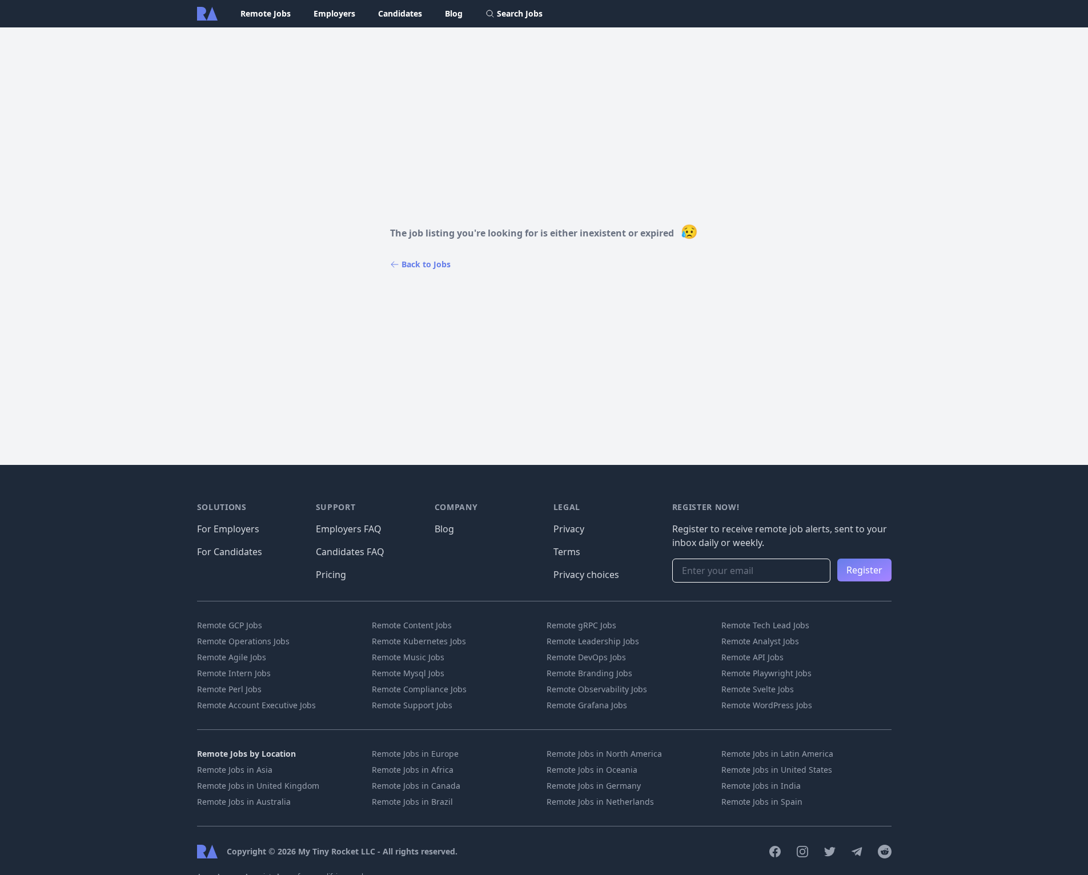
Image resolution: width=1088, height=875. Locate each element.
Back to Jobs (426, 264)
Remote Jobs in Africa (412, 769)
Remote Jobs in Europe (415, 753)
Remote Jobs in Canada (416, 785)
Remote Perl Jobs (229, 689)
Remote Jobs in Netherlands (600, 801)
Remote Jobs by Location (246, 753)
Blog (454, 13)
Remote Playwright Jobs (766, 673)
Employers (334, 13)
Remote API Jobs (752, 657)
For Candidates (229, 551)
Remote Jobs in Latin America (777, 753)
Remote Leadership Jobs (593, 641)
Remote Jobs (265, 13)
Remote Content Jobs (412, 625)
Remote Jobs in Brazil (412, 801)
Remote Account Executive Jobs (256, 705)
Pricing (331, 574)
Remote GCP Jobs (229, 625)
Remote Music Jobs (408, 657)
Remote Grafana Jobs (587, 705)
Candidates (400, 13)
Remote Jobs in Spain (761, 801)
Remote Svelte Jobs (757, 689)
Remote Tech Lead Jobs (765, 625)
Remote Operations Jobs (243, 641)
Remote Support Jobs (412, 705)
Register (864, 570)
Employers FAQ (349, 529)
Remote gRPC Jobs (581, 625)
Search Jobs (520, 13)
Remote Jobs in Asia (234, 769)
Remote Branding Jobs (589, 673)
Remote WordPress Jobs (766, 705)
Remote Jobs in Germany (594, 785)
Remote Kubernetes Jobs (419, 641)
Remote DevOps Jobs (586, 657)
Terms (566, 551)
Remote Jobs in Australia (244, 801)
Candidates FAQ (350, 551)
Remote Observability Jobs (597, 689)
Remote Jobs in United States (776, 769)
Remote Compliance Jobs (419, 689)
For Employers (228, 529)
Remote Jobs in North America (604, 753)
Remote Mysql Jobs (408, 673)
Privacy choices (586, 574)
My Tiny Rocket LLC (338, 851)
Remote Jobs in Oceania (592, 769)
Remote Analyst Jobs (760, 641)
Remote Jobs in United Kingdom (258, 785)
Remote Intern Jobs (234, 673)
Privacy (568, 529)
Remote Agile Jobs (231, 657)
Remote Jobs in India (761, 785)
